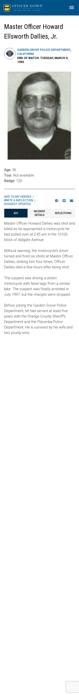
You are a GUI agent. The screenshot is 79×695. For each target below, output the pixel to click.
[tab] (16, 213)
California (25, 54)
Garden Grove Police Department (43, 50)
